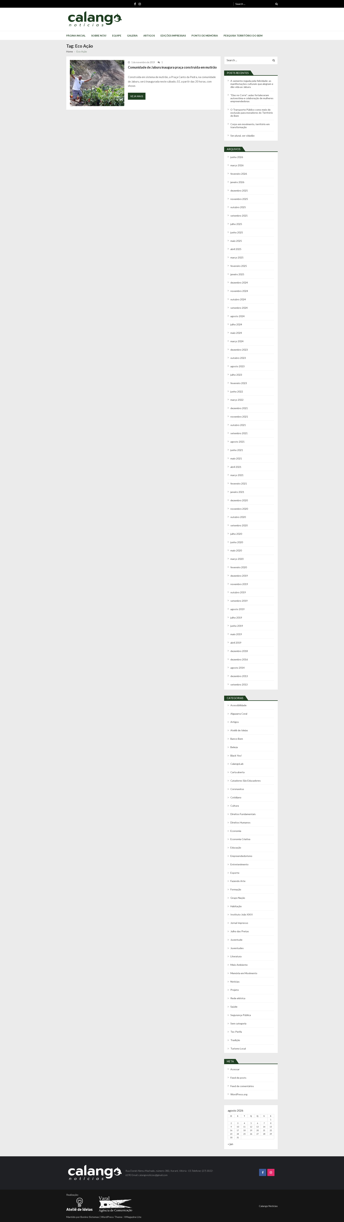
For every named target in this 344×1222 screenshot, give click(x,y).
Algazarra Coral (238, 713)
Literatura (236, 956)
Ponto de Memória (205, 35)
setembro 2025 (239, 215)
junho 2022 (236, 391)
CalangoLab (236, 763)
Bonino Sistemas (89, 1216)
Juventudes (237, 948)
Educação (235, 847)
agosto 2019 (237, 609)
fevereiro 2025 (238, 265)
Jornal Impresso (239, 922)
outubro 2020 (238, 516)
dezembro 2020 (239, 500)
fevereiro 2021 (238, 483)
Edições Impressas (173, 35)
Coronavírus (237, 789)
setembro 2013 (239, 684)
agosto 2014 (237, 667)
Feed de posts (238, 1077)
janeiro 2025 (237, 274)
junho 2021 (236, 450)
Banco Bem (236, 738)
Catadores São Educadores (245, 780)
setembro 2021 (239, 433)
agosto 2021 (237, 441)
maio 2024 (236, 332)
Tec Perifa (236, 1031)
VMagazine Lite (132, 1216)
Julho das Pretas (239, 931)
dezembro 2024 (239, 282)
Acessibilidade (238, 705)
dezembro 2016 (239, 659)
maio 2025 (236, 240)
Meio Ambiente (239, 964)
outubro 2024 (238, 299)
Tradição (235, 1040)
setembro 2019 (239, 600)
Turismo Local (238, 1048)
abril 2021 (235, 466)
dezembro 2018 (239, 651)
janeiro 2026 (237, 182)
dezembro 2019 (239, 575)
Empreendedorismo (241, 855)
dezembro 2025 (239, 190)
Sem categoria (238, 1023)
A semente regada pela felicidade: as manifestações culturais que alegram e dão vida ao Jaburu (251, 83)
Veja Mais (136, 96)
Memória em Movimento (243, 973)
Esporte (234, 872)
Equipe (116, 35)
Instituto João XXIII (241, 914)
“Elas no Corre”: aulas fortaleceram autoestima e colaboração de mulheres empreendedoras (251, 98)
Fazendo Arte (237, 880)
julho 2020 (236, 533)
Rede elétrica (237, 998)
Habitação (236, 906)
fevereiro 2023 (238, 383)
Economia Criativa (240, 839)
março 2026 (236, 165)
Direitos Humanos (240, 822)
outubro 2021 (238, 424)
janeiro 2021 (237, 491)
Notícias (235, 981)
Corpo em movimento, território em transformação (250, 126)
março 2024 (236, 341)
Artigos (149, 35)
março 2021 (236, 475)
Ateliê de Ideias (239, 730)
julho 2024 (236, 324)
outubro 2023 (238, 357)
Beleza (234, 747)
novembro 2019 (239, 584)
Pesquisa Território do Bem (243, 35)
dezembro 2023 (239, 349)
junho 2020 (236, 542)
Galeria (132, 35)
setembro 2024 (239, 307)
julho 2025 (236, 224)
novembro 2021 (239, 416)
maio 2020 (236, 550)
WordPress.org (238, 1094)
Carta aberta (237, 772)
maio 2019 (236, 634)
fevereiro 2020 (238, 567)
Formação (235, 889)
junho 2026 (236, 157)
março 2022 (236, 399)
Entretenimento (239, 864)
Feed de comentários (242, 1086)
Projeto (234, 989)
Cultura (234, 805)
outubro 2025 (238, 207)
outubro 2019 (238, 592)
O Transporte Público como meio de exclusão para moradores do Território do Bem (251, 112)
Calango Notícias (268, 1206)
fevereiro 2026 (238, 173)
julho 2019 (236, 617)
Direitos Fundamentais (243, 814)
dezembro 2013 (239, 676)
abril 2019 (235, 642)
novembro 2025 (239, 198)
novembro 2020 (239, 508)
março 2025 (236, 257)
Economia (235, 830)
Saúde (233, 1006)
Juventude (236, 939)
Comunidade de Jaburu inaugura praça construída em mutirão (172, 67)
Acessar (235, 1069)
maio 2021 (236, 458)
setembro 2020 (239, 525)
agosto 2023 (237, 366)
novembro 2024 (239, 290)
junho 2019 (236, 625)
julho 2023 (236, 374)
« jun (230, 1144)
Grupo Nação (237, 897)
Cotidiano (235, 797)
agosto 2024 (237, 316)
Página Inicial (75, 35)
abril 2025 (235, 249)
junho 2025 (236, 232)
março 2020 (236, 558)
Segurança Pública (240, 1015)
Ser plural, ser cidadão (242, 135)
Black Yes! (236, 755)
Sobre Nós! (98, 35)
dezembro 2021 (239, 408)
